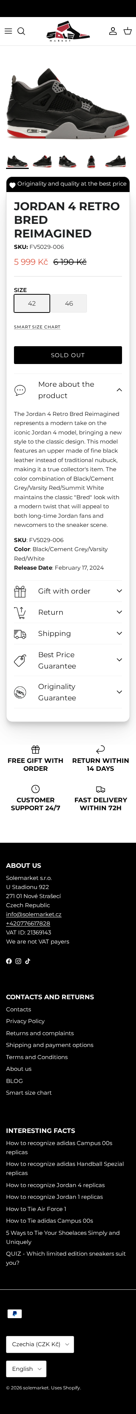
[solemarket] (68, 31)
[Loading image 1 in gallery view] (68, 99)
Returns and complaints (40, 1033)
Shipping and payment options (49, 1044)
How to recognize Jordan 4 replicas (55, 1185)
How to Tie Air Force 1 (36, 1208)
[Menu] (8, 31)
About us (18, 1068)
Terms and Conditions (37, 1057)
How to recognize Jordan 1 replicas (54, 1196)
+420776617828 (28, 923)
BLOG (14, 1080)
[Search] (25, 31)
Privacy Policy (25, 1021)
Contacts (18, 1009)
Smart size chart (37, 327)
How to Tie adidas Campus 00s (49, 1220)
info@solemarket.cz (34, 914)
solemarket (36, 1388)
